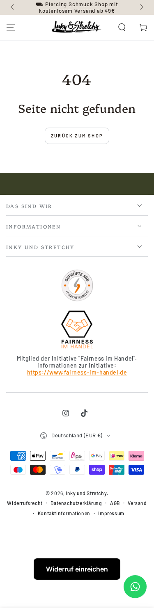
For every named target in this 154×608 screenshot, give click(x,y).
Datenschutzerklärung (76, 503)
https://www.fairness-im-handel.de (77, 372)
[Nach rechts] (141, 7)
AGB (115, 503)
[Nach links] (13, 7)
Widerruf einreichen (77, 569)
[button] (122, 27)
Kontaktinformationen (64, 513)
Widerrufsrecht (24, 503)
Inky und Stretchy (86, 493)
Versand (137, 503)
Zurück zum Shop (77, 135)
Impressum (111, 513)
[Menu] (10, 27)
